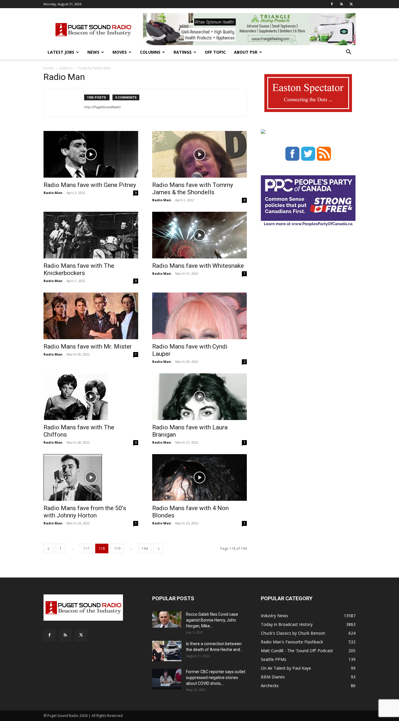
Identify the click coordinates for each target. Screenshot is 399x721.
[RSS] (341, 4)
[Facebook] (331, 4)
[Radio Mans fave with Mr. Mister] (91, 316)
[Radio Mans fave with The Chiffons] (91, 396)
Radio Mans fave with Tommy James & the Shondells (192, 188)
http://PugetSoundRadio (102, 107)
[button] (348, 52)
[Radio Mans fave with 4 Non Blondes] (199, 477)
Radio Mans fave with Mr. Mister (88, 346)
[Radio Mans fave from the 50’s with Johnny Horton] (91, 477)
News (93, 52)
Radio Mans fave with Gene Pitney (90, 184)
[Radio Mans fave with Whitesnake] (199, 235)
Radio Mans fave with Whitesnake (198, 265)
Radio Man (53, 192)
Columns (150, 52)
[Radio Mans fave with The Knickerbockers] (91, 235)
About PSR (245, 52)
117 (86, 548)
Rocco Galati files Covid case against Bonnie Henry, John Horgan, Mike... (212, 620)
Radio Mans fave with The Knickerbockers (79, 269)
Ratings (183, 52)
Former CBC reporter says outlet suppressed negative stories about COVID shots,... (215, 677)
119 (117, 548)
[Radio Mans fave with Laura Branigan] (199, 396)
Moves (119, 52)
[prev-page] (48, 548)
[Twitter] (351, 4)
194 (145, 548)
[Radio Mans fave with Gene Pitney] (91, 154)
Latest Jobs (61, 52)
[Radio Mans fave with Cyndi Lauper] (199, 316)
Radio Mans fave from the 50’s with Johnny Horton (85, 512)
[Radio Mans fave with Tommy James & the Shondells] (199, 154)
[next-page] (159, 548)
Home (49, 68)
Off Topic (215, 52)
